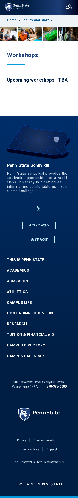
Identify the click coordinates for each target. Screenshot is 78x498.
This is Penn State (25, 260)
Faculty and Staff (35, 20)
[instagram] (61, 208)
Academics (18, 270)
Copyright (52, 449)
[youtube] (49, 208)
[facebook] (17, 208)
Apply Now (39, 225)
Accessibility (31, 449)
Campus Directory (26, 345)
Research (17, 324)
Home (11, 20)
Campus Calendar (25, 356)
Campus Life (19, 302)
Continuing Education (30, 313)
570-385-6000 (57, 386)
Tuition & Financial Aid (30, 335)
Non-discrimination (45, 440)
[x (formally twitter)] (39, 208)
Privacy (21, 440)
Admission (17, 281)
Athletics (17, 292)
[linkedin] (29, 208)
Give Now (39, 239)
